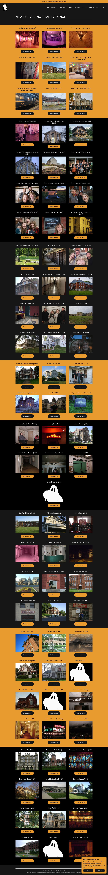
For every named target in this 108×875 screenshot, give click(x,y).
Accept (100, 870)
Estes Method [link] (63, 7)
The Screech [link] (77, 7)
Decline (88, 870)
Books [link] (70, 7)
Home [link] (47, 7)
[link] (5, 7)
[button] (54, 7)
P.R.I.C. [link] (85, 7)
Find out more (27, 51)
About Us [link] (91, 7)
